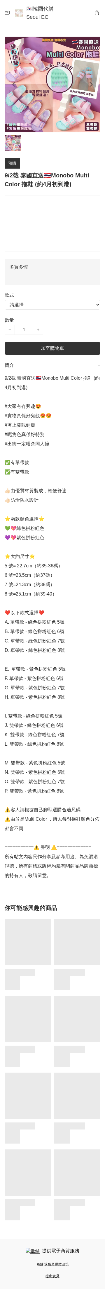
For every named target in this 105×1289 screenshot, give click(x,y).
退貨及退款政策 (56, 1264)
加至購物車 (52, 348)
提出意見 (53, 1276)
